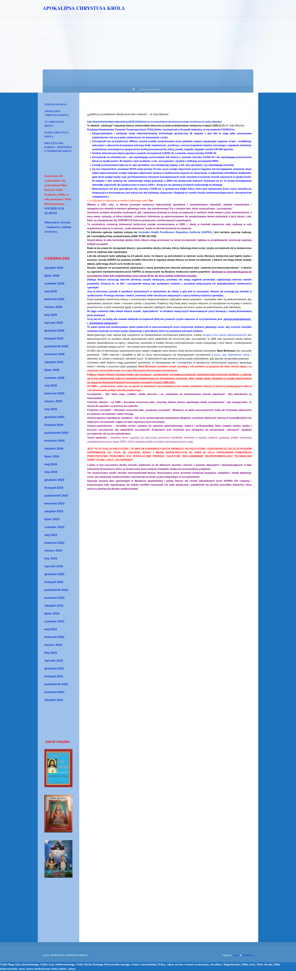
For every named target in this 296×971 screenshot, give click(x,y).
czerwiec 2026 (54, 283)
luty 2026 (50, 314)
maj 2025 (50, 385)
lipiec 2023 (52, 519)
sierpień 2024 (53, 448)
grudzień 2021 (54, 668)
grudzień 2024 (54, 417)
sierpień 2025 (53, 362)
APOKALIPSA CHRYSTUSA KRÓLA (84, 8)
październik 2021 (56, 684)
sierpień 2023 (53, 511)
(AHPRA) (175, 232)
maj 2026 (50, 291)
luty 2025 (50, 409)
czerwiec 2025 (54, 377)
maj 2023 (50, 535)
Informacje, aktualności (150, 89)
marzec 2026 (53, 307)
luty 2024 (50, 472)
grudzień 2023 (54, 479)
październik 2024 (56, 432)
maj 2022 (50, 629)
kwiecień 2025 (54, 393)
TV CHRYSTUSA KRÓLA (54, 124)
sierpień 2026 (53, 267)
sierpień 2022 (53, 605)
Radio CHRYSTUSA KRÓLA (56, 134)
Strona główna (55, 104)
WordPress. (247, 955)
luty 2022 (50, 652)
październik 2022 (56, 589)
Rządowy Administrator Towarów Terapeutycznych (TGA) (120, 129)
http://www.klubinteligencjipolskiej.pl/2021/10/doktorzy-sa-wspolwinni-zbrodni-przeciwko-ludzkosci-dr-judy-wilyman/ (154, 121)
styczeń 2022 (53, 660)
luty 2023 (50, 558)
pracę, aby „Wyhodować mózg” (232, 354)
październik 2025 (56, 346)
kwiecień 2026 (54, 299)
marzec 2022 (53, 644)
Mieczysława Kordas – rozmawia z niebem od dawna (58, 147)
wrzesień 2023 (54, 503)
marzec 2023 (53, 550)
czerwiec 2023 (54, 527)
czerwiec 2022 (54, 621)
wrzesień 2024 (54, 440)
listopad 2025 (53, 338)
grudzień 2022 (54, 574)
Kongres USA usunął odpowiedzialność (225, 335)
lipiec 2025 (52, 370)
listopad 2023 (53, 487)
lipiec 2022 (52, 613)
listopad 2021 (53, 676)
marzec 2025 (53, 401)
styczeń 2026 (53, 322)
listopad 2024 (53, 424)
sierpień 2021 (53, 700)
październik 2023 (56, 495)
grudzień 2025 (54, 330)
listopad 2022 (53, 582)
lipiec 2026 (52, 275)
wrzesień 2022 (54, 597)
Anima (235, 955)
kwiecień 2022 (54, 637)
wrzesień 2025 (54, 354)
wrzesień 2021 (54, 692)
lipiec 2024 (52, 456)
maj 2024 (50, 464)
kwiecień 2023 (54, 542)
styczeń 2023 (53, 566)
